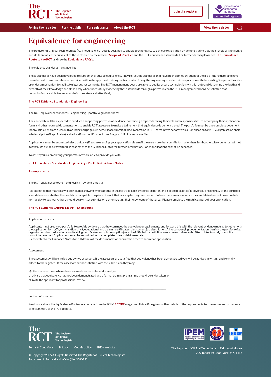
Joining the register (42, 27)
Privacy (64, 347)
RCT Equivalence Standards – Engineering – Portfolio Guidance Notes (76, 163)
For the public (71, 27)
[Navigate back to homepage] (50, 11)
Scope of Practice (121, 55)
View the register (216, 27)
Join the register (186, 11)
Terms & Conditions (41, 347)
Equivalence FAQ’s (80, 59)
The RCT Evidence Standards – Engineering (58, 101)
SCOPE (120, 304)
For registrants (97, 27)
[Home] (225, 11)
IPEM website (106, 347)
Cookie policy (83, 347)
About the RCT (124, 27)
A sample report (40, 171)
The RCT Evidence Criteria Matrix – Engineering (61, 207)
